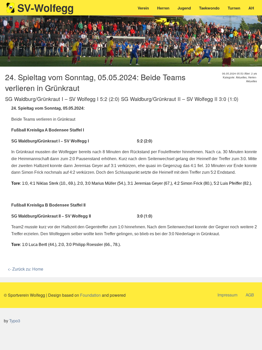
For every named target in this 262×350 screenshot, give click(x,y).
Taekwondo (209, 8)
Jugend (184, 8)
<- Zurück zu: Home (25, 269)
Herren (163, 8)
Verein (143, 8)
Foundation (90, 295)
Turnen (234, 8)
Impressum (227, 295)
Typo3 (14, 321)
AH (251, 8)
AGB (250, 295)
